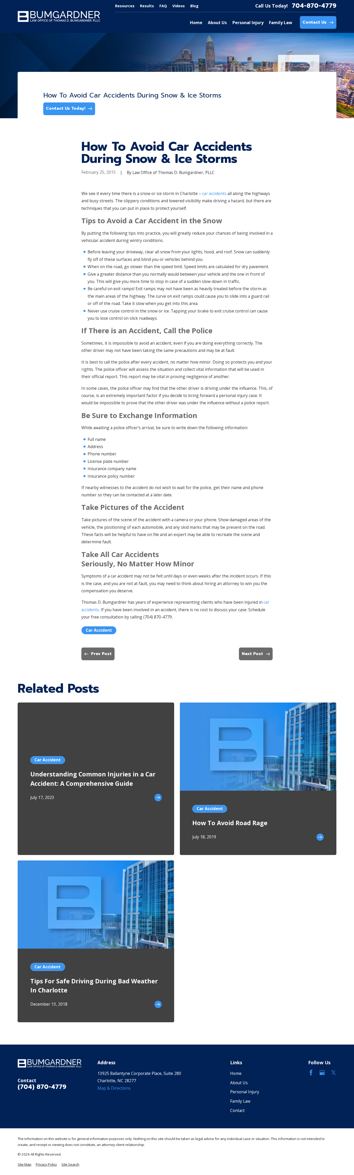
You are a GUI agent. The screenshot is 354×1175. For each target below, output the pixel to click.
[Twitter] (333, 1072)
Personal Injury (244, 1092)
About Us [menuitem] (217, 22)
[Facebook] (311, 1072)
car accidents (214, 193)
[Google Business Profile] (322, 1072)
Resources (124, 5)
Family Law (240, 1101)
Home (236, 1073)
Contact (237, 1110)
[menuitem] (24, 1165)
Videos (178, 5)
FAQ (163, 5)
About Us (239, 1083)
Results (147, 5)
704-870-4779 (314, 6)
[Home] (59, 16)
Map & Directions (114, 1088)
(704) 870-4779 (157, 617)
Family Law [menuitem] (280, 22)
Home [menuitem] (196, 22)
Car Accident (99, 630)
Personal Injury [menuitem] (248, 22)
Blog (194, 5)
